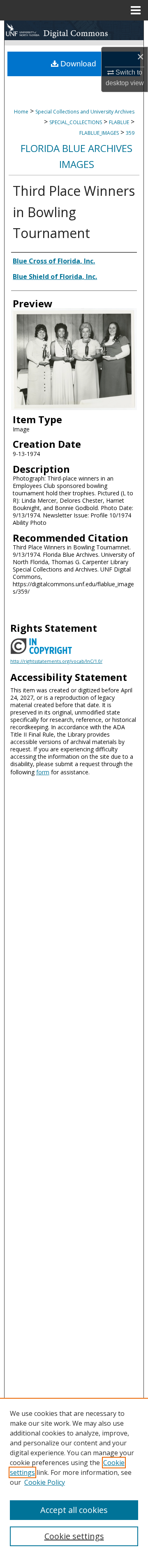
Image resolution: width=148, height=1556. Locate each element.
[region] (74, 1477)
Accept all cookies (74, 1509)
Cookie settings (74, 1536)
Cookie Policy (44, 1482)
